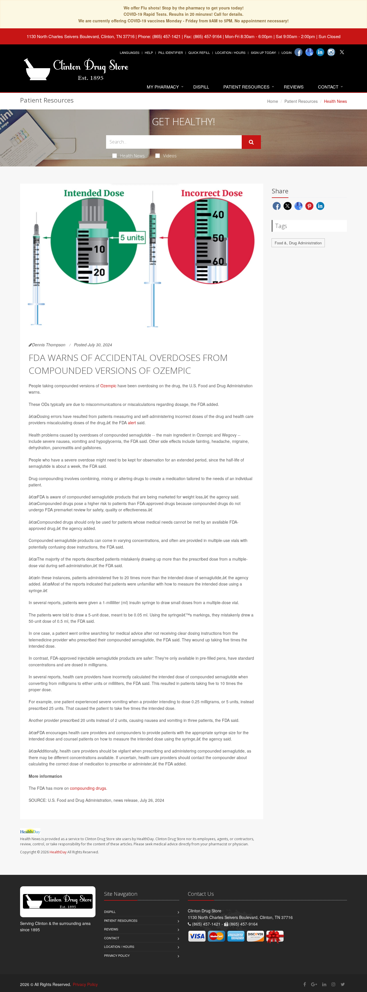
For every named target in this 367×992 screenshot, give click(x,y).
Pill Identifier (170, 52)
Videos (170, 155)
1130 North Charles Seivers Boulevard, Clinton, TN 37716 (80, 36)
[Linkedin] (320, 52)
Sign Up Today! (263, 52)
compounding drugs (88, 788)
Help (149, 52)
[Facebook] (298, 52)
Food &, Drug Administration (298, 242)
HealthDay (58, 852)
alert (132, 422)
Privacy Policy (117, 955)
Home (272, 101)
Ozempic (108, 385)
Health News (132, 155)
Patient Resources (246, 87)
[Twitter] (342, 52)
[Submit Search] (251, 142)
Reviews (294, 87)
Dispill (201, 87)
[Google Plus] (314, 984)
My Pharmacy (163, 87)
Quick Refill (199, 52)
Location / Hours (230, 52)
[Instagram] (331, 52)
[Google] (309, 52)
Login (287, 52)
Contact (328, 87)
